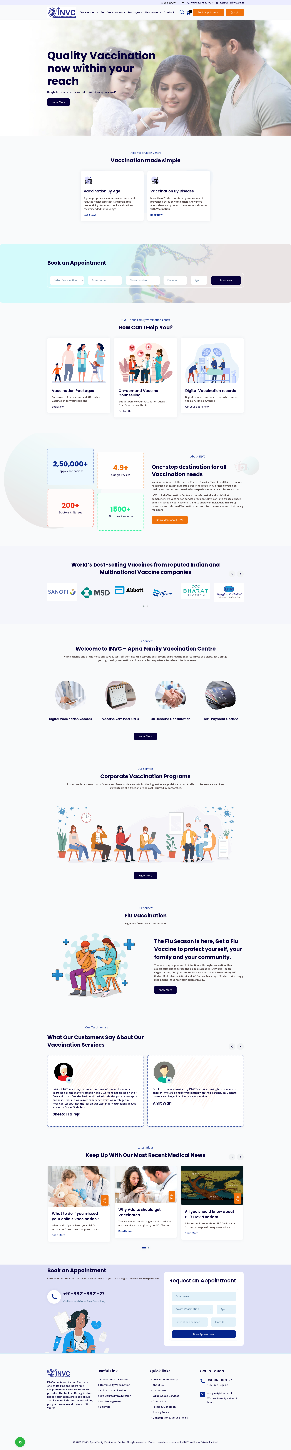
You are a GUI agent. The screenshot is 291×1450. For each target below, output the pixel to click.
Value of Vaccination (113, 1390)
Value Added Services (165, 1396)
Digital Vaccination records (210, 391)
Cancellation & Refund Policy (170, 1418)
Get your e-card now (197, 406)
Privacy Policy (160, 1412)
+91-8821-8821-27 (202, 2)
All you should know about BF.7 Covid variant (209, 1214)
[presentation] (232, 573)
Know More (58, 102)
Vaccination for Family (114, 1379)
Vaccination (87, 12)
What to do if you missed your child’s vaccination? (75, 1216)
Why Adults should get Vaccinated (139, 1212)
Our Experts (159, 1390)
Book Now (90, 215)
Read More (58, 1235)
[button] (144, 606)
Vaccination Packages (73, 391)
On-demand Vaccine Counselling (138, 393)
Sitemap (105, 1407)
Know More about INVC (169, 520)
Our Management (111, 1401)
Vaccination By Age (102, 191)
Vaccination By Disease (172, 191)
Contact (169, 12)
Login (236, 12)
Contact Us (125, 411)
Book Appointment (208, 12)
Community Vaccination (115, 1385)
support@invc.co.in (231, 2)
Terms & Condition (164, 1407)
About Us (158, 1385)
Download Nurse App (165, 1379)
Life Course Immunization (115, 1396)
